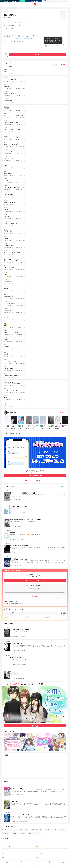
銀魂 (32, 830)
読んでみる (35, 726)
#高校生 (11, 684)
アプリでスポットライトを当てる (35, 580)
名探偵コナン (48, 830)
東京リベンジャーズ (34, 833)
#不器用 (16, 684)
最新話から (63, 64)
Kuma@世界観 (7, 17)
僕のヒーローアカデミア (11, 38)
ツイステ (23, 833)
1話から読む (37, 54)
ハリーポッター (7, 830)
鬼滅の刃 (29, 38)
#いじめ (6, 684)
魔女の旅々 (5, 833)
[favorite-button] (46, 45)
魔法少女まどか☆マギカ (21, 830)
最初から (56, 64)
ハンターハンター (60, 830)
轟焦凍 (25, 38)
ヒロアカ (19, 38)
